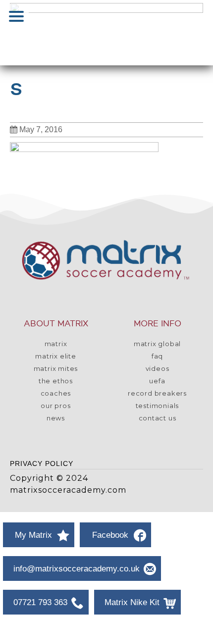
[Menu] (16, 16)
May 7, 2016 (40, 129)
